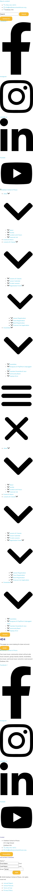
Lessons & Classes (15, 279)
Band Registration (19, 323)
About (11, 230)
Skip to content (5, 1)
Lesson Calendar (14, 281)
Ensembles (12, 364)
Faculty (11, 233)
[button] (8, 194)
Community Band (14, 374)
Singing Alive (13, 376)
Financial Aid (13, 237)
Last (20, 866)
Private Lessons (14, 283)
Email (2, 869)
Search (24, 14)
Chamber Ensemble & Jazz (17, 371)
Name (2, 861)
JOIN (16, 872)
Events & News (8, 240)
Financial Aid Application (21, 325)
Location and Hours (15, 235)
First (20, 863)
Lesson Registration (19, 318)
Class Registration (19, 321)
